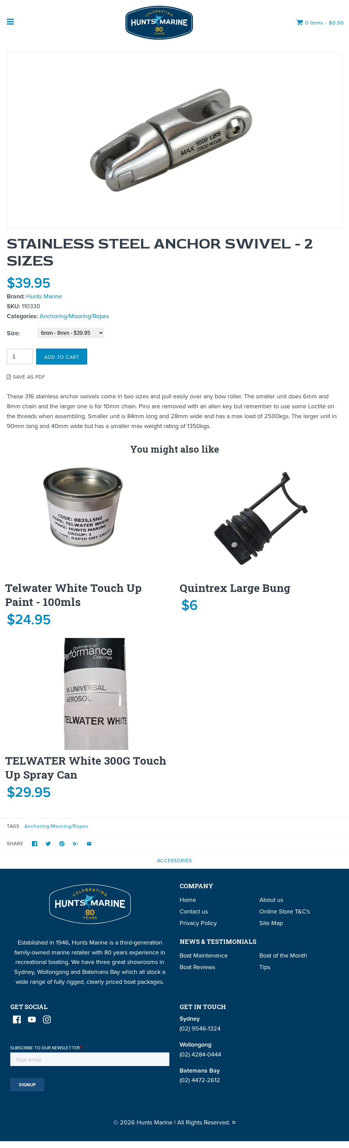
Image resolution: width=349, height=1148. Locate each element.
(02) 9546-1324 (200, 1028)
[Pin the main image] (61, 843)
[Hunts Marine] (158, 22)
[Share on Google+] (75, 843)
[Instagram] (47, 1019)
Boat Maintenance (204, 955)
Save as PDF (28, 377)
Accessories (174, 860)
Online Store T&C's (284, 911)
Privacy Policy (198, 923)
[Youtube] (32, 1019)
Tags (13, 826)
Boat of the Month (283, 955)
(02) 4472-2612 (200, 1080)
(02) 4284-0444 (200, 1054)
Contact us (194, 911)
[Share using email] (89, 843)
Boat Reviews (197, 967)
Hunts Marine (44, 296)
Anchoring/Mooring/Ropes (74, 316)
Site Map (271, 923)
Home (188, 899)
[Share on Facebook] (34, 843)
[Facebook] (17, 1019)
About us (271, 899)
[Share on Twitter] (48, 843)
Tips (264, 967)
